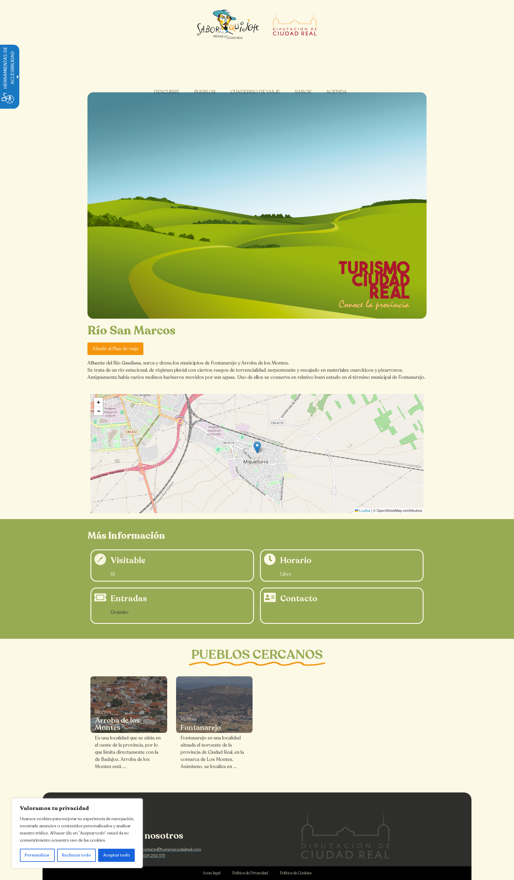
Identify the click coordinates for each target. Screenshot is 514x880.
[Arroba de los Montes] (128, 704)
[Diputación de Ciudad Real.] (345, 836)
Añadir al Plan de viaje (115, 348)
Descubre (166, 92)
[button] (257, 447)
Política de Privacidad (250, 873)
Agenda (336, 92)
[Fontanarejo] (214, 704)
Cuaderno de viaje (255, 92)
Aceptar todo (116, 855)
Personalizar (37, 855)
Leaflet (364, 510)
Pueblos (205, 92)
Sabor (303, 92)
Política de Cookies (295, 873)
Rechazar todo (76, 855)
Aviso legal (211, 873)
